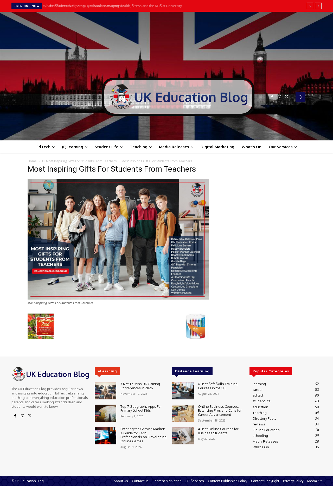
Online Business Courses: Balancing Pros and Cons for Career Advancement (220, 410)
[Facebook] (272, 97)
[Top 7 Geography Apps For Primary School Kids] (105, 413)
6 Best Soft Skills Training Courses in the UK (218, 386)
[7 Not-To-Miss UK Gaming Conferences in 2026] (105, 390)
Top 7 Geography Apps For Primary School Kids (141, 408)
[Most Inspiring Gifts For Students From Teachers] (118, 298)
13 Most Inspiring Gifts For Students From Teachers (79, 161)
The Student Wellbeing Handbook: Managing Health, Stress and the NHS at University (113, 6)
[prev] (310, 6)
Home (32, 161)
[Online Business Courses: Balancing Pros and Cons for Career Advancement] (183, 413)
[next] (318, 6)
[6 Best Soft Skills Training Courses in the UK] (183, 390)
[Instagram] (279, 97)
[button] (300, 97)
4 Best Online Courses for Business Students (218, 431)
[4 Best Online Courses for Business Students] (183, 435)
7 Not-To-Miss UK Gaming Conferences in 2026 (140, 386)
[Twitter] (286, 97)
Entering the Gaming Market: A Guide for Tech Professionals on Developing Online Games (143, 435)
